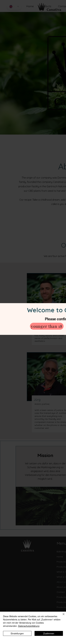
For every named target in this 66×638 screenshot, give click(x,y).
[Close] (61, 616)
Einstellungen (17, 633)
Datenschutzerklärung (28, 625)
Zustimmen (48, 633)
